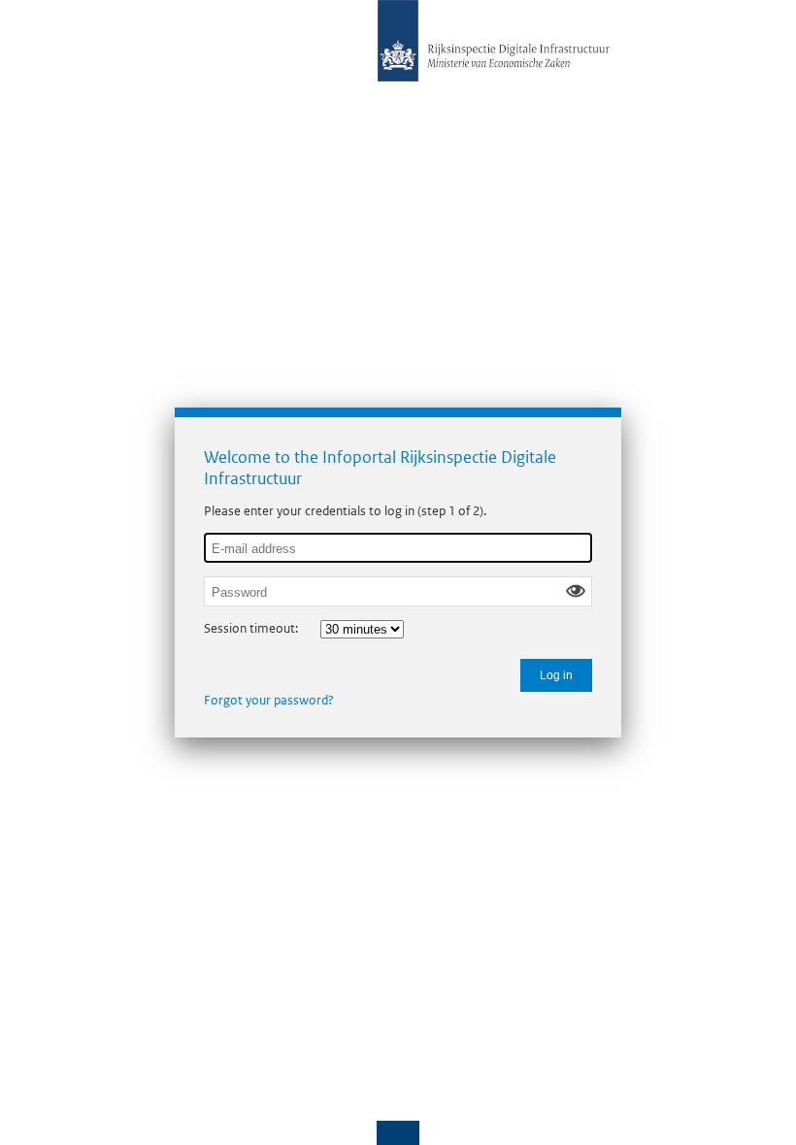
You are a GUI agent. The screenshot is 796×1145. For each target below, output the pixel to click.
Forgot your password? (269, 700)
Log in (556, 675)
